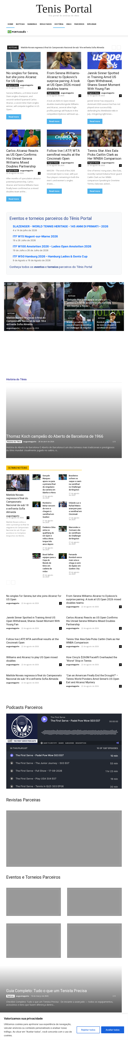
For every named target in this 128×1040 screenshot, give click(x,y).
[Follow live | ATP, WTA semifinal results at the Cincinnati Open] (64, 138)
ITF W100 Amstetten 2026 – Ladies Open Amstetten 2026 (52, 246)
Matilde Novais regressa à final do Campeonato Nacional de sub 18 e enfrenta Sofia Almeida (62, 47)
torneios (53, 267)
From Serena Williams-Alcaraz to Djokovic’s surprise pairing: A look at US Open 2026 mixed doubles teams (64, 81)
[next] (119, 47)
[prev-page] (8, 582)
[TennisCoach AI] (104, 497)
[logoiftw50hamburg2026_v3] (33, 940)
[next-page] (13, 582)
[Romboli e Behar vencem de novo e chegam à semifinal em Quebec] (109, 320)
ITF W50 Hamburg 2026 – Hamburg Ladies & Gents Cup (50, 256)
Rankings (32, 24)
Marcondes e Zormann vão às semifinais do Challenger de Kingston (75, 533)
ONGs (68, 24)
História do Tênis (14, 442)
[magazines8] (64, 838)
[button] (118, 24)
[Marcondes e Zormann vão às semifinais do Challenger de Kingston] (63, 529)
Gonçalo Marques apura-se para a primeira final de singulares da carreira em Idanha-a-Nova (49, 484)
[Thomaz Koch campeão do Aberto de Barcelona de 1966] (64, 422)
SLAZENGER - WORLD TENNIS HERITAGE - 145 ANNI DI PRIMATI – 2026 (60, 226)
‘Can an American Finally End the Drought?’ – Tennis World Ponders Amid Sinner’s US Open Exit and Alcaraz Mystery (92, 679)
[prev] (114, 47)
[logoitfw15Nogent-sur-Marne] (33, 902)
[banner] (94, 940)
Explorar (91, 24)
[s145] (94, 902)
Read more (14, 117)
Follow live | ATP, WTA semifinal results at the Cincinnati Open (63, 154)
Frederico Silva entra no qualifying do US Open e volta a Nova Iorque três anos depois (49, 535)
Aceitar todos (113, 1029)
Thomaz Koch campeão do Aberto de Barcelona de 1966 (54, 436)
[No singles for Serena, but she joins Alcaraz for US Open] (23, 60)
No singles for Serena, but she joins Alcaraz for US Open (22, 77)
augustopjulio (26, 85)
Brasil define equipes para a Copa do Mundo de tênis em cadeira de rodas (49, 563)
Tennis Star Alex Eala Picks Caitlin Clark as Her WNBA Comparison (104, 154)
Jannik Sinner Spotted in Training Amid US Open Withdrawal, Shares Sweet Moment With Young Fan (103, 81)
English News (12, 85)
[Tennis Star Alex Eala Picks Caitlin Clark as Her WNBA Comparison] (104, 138)
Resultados (46, 24)
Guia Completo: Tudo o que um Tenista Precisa (46, 991)
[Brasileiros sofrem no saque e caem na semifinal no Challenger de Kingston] (79, 320)
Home (10, 24)
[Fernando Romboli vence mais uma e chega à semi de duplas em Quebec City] (63, 556)
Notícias (20, 24)
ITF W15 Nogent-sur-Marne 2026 (35, 236)
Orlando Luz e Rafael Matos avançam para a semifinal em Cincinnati (75, 508)
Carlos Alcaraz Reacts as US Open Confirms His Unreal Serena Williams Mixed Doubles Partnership (22, 158)
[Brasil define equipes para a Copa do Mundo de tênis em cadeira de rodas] (36, 556)
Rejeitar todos (88, 1029)
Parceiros (79, 24)
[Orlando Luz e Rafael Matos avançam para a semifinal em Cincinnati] (63, 504)
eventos (39, 267)
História (58, 24)
